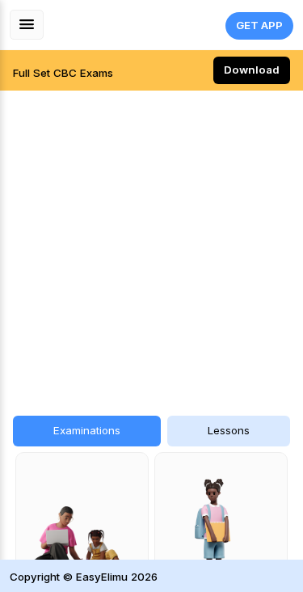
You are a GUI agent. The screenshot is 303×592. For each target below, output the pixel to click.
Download (252, 69)
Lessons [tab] (229, 430)
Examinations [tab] (86, 430)
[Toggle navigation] (27, 25)
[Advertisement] (151, 244)
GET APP (259, 25)
